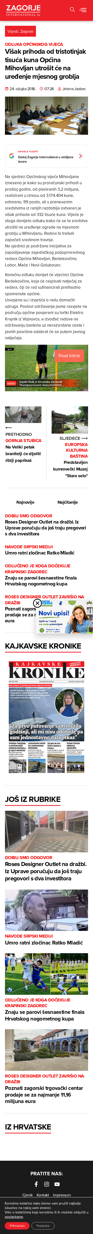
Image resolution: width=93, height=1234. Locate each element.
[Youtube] (57, 1184)
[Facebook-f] (36, 1184)
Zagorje (26, 31)
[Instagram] (46, 1184)
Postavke (43, 1226)
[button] (83, 10)
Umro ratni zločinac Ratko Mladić (39, 550)
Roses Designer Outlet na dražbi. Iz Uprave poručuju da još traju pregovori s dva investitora (45, 525)
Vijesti (12, 31)
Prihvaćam (17, 1226)
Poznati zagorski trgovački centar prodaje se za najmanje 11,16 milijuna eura (44, 1089)
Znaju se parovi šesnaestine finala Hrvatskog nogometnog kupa (41, 575)
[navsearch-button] (72, 10)
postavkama (14, 1216)
